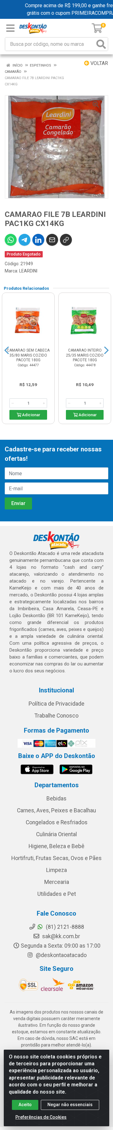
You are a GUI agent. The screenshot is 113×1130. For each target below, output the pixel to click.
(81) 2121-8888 (64, 927)
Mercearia (56, 882)
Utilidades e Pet (56, 894)
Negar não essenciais (70, 1104)
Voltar (98, 63)
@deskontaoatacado (61, 955)
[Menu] (10, 28)
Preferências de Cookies (41, 1117)
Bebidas (56, 798)
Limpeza (56, 870)
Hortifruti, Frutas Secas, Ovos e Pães (56, 858)
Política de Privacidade (56, 704)
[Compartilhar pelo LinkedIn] (38, 240)
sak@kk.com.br (60, 936)
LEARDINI (28, 270)
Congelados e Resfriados (57, 822)
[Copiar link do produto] (66, 240)
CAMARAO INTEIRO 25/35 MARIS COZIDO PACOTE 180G (85, 355)
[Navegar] (6, 350)
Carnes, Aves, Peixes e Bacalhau (56, 810)
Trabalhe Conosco (56, 716)
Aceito (25, 1104)
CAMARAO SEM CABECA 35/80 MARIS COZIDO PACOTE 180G (28, 355)
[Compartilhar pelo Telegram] (24, 240)
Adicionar (30, 414)
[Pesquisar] (101, 44)
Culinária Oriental (56, 834)
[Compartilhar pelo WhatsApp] (11, 240)
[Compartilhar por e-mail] (52, 240)
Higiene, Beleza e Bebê (56, 846)
